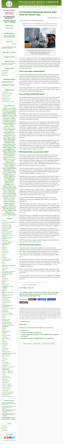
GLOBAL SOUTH (5, 284)
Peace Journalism (33, 6)
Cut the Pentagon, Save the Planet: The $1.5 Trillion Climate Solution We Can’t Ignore (40, 335)
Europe (12, 134)
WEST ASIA (4, 304)
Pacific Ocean (26, 296)
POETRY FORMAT (6, 381)
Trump (10, 200)
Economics (11, 129)
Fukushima (44, 292)
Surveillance (12, 198)
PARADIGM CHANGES (7, 323)
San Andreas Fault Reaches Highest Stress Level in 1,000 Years (37, 338)
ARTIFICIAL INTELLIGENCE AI (8, 308)
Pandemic (7, 182)
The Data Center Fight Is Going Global (31, 332)
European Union (7, 135)
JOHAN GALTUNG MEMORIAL (8, 222)
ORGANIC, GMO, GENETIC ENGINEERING (7, 326)
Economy (7, 131)
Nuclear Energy (38, 294)
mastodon (42, 299)
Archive (27, 6)
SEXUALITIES (5, 365)
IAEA (48, 292)
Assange (4, 112)
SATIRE (3, 329)
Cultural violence (9, 124)
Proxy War (5, 187)
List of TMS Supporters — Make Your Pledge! (9, 21)
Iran (14, 157)
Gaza (5, 140)
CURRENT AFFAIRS (6, 363)
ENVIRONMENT (5, 311)
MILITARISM (4, 248)
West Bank (9, 212)
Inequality (14, 150)
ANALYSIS (4, 249)
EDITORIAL (4, 220)
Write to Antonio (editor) (52, 6)
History (13, 146)
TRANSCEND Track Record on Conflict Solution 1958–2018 (8, 85)
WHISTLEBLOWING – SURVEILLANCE (6, 320)
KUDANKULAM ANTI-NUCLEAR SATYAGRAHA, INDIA (9, 354)
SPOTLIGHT (4, 289)
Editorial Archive (5, 70)
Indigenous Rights (6, 150)
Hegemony (6, 146)
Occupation (6, 176)
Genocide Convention (9, 141)
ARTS (3, 340)
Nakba (10, 172)
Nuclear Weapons (9, 175)
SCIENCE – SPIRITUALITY (7, 372)
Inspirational (6, 152)
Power (10, 186)
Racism (4, 189)
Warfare (10, 210)
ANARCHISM (5, 350)
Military (9, 169)
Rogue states (7, 190)
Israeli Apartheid (11, 159)
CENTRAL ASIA (5, 280)
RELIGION (4, 337)
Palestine (11, 180)
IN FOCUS (4, 254)
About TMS (44, 6)
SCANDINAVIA (5, 299)
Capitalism (5, 115)
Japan (52, 292)
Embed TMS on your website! (9, 440)
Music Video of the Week (7, 396)
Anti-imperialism (12, 109)
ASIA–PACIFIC (5, 268)
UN (9, 201)
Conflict (12, 118)
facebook (51, 299)
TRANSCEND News (6, 223)
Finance (9, 137)
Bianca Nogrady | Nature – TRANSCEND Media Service (31, 20)
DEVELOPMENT (5, 348)
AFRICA (3, 256)
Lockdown (11, 166)
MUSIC (3, 360)
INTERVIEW (4, 342)
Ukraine (6, 201)
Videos (39, 6)
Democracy (7, 126)
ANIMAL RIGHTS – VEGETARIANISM (6, 369)
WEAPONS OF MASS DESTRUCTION (6, 244)
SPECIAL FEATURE (6, 335)
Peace (12, 182)
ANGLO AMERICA (6, 260)
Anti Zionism (5, 111)
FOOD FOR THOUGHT (7, 377)
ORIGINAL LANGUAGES (7, 385)
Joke (12, 162)
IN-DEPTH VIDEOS (6, 387)
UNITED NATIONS (6, 302)
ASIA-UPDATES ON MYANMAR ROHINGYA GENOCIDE (8, 272)
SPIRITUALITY (5, 379)
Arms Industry (12, 111)
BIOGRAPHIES (5, 230)
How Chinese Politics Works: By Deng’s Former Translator (8, 64)
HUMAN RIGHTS (5, 251)
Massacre (5, 168)
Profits (14, 186)
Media (10, 168)
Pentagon (7, 184)
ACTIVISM (4, 257)
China (10, 115)
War (4, 208)
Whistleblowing (7, 213)
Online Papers (5, 72)
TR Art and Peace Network (7, 93)
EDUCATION (4, 278)
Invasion (11, 157)
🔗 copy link (23, 302)
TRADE (3, 346)
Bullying (14, 113)
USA (11, 203)
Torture (6, 200)
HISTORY (4, 316)
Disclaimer (4, 428)
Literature (6, 166)
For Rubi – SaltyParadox (7, 402)
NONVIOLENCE (5, 240)
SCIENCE (4, 334)
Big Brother (13, 112)
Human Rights (7, 147)
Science (5, 192)
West (14, 210)
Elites (11, 131)
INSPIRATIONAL (5, 376)
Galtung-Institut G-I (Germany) (8, 101)
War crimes (9, 208)
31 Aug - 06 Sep (9, 28)
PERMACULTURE (6, 351)
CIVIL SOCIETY (5, 362)
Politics (5, 186)
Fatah (4, 137)
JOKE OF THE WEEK (6, 384)
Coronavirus (6, 120)
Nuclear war (12, 174)
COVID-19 (7, 121)
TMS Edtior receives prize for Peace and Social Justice (8, 82)
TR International (5, 92)
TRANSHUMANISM (6, 338)
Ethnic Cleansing (9, 133)
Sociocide (4, 195)
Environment (7, 132)
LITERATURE (5, 359)
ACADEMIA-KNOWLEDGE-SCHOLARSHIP (7, 306)
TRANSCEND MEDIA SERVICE (39, 2)
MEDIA (3, 283)
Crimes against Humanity (8, 122)
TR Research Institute (6, 98)
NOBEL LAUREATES (6, 233)
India (13, 149)
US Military (11, 205)
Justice (11, 164)
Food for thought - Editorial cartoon (9, 137)
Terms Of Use (5, 427)
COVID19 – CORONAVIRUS (8, 371)
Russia (13, 190)
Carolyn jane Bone (6, 406)
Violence (5, 207)
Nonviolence (6, 174)
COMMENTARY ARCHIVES (8, 392)
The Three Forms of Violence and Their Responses (9, 411)
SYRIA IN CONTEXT (6, 300)
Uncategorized (5, 390)
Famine (14, 135)
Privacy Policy (5, 430)
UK (13, 200)
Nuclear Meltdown (47, 294)
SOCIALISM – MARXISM (7, 313)
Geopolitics (7, 142)
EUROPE (4, 281)
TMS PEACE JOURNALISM (8, 231)
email (31, 299)
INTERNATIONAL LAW (7, 297)
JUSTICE (4, 264)
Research (13, 189)
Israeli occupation (9, 161)
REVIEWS (4, 328)
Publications (4, 73)
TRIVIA (3, 357)
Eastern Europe (12, 128)
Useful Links (4, 425)
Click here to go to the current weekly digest (30, 327)
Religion (8, 189)
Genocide (11, 140)
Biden (8, 112)
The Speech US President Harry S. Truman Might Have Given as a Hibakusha (9, 418)
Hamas (9, 144)
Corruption (13, 120)
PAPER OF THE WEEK (7, 227)
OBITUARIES (5, 382)
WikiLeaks (4, 215)
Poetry (12, 184)
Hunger (14, 147)
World (9, 215)
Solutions (9, 195)
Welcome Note (5, 75)
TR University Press (6, 100)
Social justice (12, 193)
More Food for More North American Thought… (9, 407)
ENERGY (4, 269)
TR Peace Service (6, 96)
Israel (5, 159)
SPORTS (4, 374)
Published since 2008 (48, 343)
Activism (5, 108)
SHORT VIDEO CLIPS (6, 389)
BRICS (9, 113)
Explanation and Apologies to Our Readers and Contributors (9, 414)
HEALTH (4, 317)
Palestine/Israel (9, 181)
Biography (5, 113)
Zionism (14, 215)
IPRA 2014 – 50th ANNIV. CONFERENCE (7, 394)
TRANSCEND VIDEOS (7, 225)
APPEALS (4, 290)
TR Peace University (6, 95)
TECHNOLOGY (5, 252)
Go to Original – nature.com (26, 288)
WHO (13, 213)
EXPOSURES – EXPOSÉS (7, 314)
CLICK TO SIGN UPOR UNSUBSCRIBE (9, 36)
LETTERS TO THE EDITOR (7, 367)
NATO (14, 172)
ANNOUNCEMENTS (6, 228)
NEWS (3, 262)
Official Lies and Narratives (10, 177)
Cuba (14, 123)
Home (24, 6)
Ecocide (6, 129)
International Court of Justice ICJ (10, 152)
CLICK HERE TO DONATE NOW (9, 13)
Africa (9, 108)
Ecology (30, 292)
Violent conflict (12, 207)
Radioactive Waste (35, 296)
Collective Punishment (11, 116)
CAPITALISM (4, 309)
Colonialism (6, 118)
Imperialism (8, 149)
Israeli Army (7, 160)
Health (14, 144)
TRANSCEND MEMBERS (7, 242)
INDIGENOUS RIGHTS (7, 322)
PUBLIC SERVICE (6, 355)
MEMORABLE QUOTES (7, 259)
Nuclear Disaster (29, 294)
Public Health (12, 187)
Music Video (5, 172)
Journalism (5, 164)
